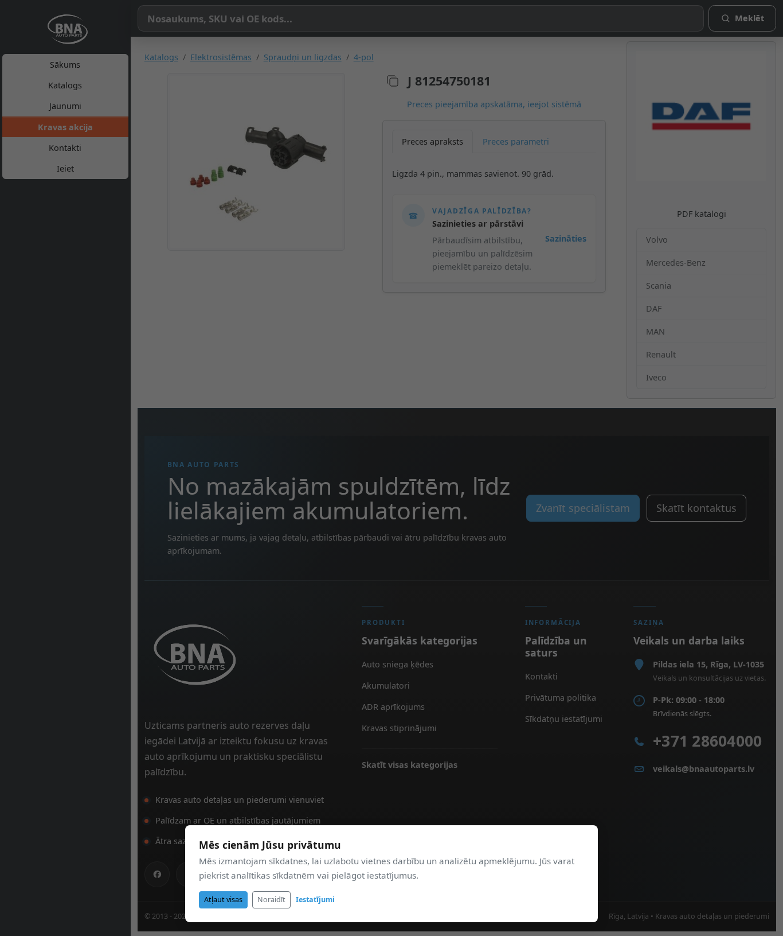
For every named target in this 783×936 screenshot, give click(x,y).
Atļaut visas (223, 899)
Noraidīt (271, 899)
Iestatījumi (315, 899)
